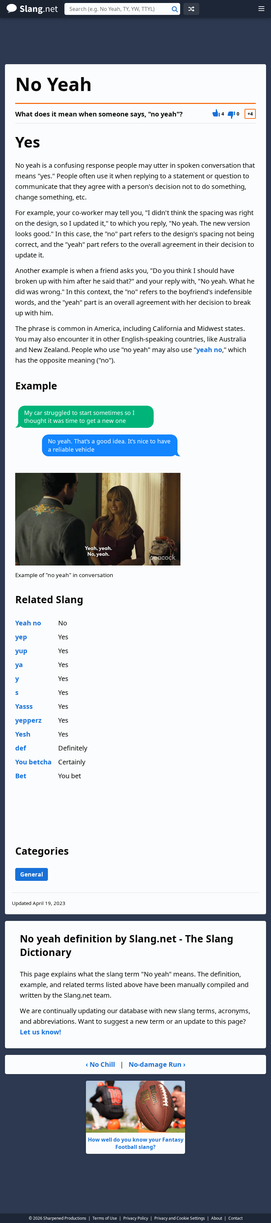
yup (21, 650)
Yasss (24, 706)
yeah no (209, 349)
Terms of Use (105, 1218)
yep (21, 636)
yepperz (28, 720)
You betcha (33, 761)
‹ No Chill (100, 1064)
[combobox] (122, 9)
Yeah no (28, 622)
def (20, 748)
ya (19, 664)
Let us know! (40, 1031)
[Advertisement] (135, 41)
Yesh (22, 734)
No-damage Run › (157, 1064)
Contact (235, 1218)
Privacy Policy (135, 1218)
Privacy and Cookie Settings (179, 1218)
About (216, 1218)
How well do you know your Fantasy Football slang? (135, 1143)
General (31, 874)
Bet (20, 775)
